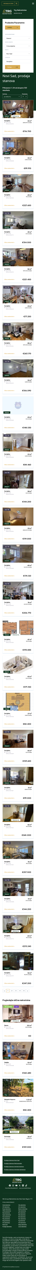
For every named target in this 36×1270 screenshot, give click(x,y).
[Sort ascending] (23, 96)
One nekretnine (22, 1222)
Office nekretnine (7, 1211)
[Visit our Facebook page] (10, 1185)
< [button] (4, 991)
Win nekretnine (21, 1214)
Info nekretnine (22, 1207)
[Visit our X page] (20, 1185)
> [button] (27, 991)
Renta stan (5, 1224)
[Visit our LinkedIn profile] (23, 1185)
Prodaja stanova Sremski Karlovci (14, 1166)
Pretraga (9, 67)
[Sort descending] (26, 96)
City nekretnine (22, 1205)
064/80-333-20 (18, 13)
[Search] (16, 3)
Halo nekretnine (22, 1211)
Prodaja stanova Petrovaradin (13, 1163)
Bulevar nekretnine (22, 1209)
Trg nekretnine (21, 1220)
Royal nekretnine (7, 1209)
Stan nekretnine (6, 1216)
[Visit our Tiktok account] (26, 1185)
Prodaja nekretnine (7, 1226)
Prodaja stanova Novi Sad (11, 1160)
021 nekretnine (6, 1207)
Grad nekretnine (6, 1205)
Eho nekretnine (21, 1213)
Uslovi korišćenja (25, 1188)
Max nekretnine (22, 1218)
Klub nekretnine (6, 1213)
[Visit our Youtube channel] (16, 1185)
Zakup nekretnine (22, 1224)
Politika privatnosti (11, 1188)
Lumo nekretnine (22, 1226)
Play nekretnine (6, 1218)
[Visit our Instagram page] (13, 1185)
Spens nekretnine (7, 1214)
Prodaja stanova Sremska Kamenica (14, 1169)
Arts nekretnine (6, 1222)
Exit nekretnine (21, 1216)
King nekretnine (6, 1220)
